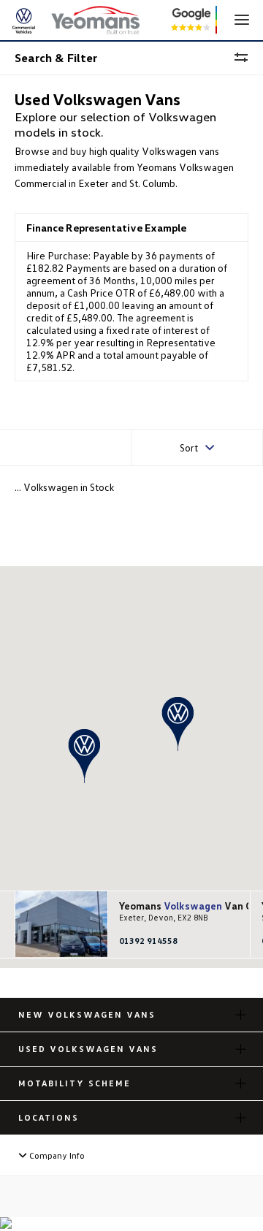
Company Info (56, 1155)
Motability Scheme (74, 1083)
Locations (48, 1117)
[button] (178, 723)
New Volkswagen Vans (87, 1014)
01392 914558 (148, 940)
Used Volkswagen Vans (88, 1048)
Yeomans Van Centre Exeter (178, 906)
